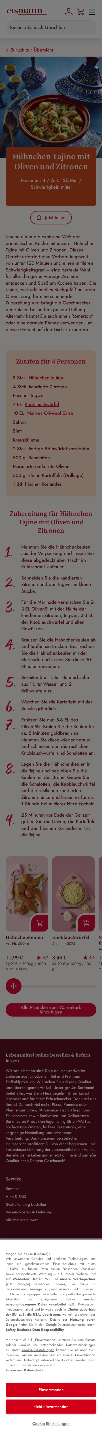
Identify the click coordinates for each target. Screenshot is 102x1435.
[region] (51, 1337)
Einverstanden (51, 1389)
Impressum (14, 1370)
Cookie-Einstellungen (38, 1349)
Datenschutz (33, 1370)
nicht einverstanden (51, 1406)
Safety (35, 1329)
